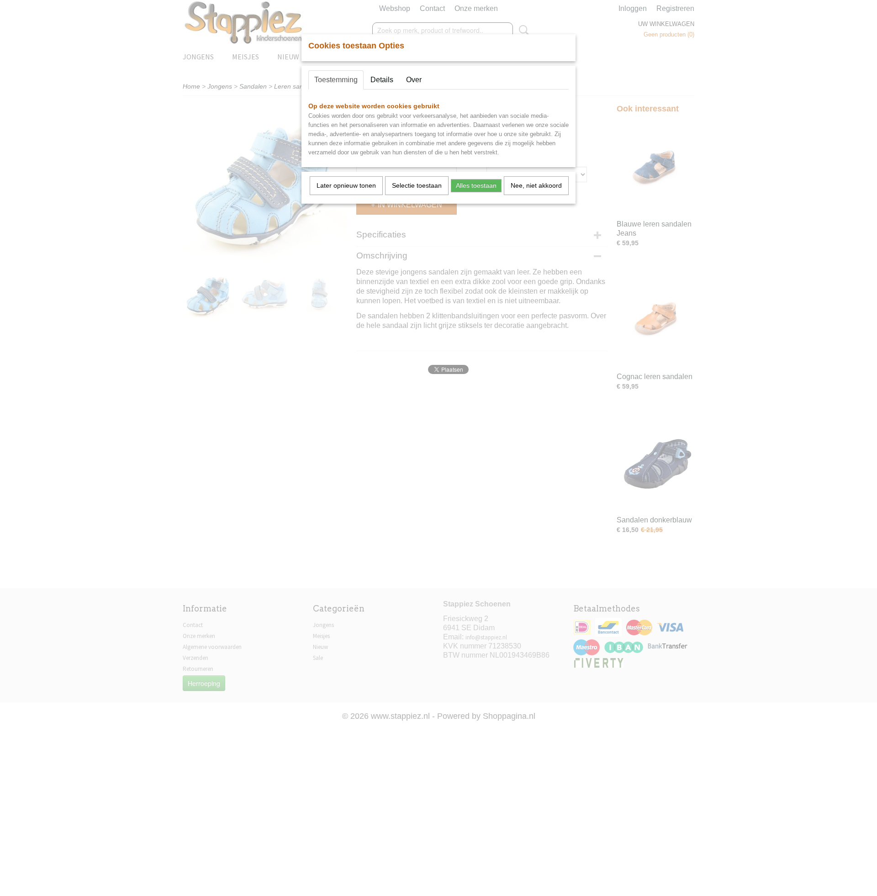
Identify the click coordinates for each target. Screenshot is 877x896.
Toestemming (336, 80)
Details (381, 80)
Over (414, 80)
